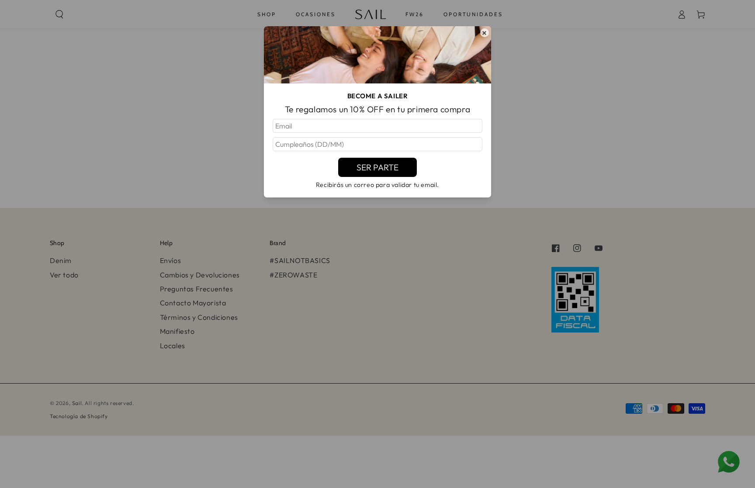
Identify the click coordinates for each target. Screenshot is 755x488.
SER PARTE (377, 167)
